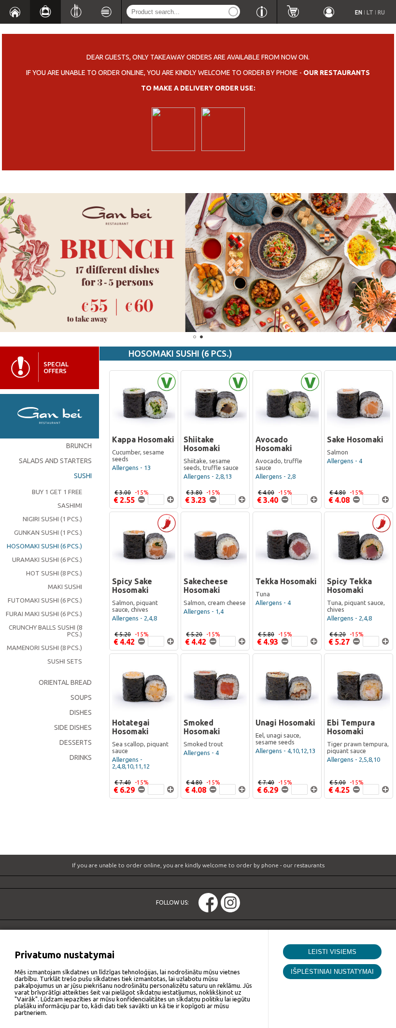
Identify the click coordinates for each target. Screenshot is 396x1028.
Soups (81, 697)
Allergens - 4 (344, 460)
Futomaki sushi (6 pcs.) (45, 600)
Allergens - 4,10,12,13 (285, 750)
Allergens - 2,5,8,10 (353, 759)
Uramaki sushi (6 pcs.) (47, 559)
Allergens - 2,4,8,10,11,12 (131, 763)
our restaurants (336, 72)
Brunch (79, 446)
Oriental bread (65, 682)
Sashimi (69, 505)
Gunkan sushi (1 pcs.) (48, 532)
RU (381, 12)
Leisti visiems (332, 951)
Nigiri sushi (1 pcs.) (52, 518)
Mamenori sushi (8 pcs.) (44, 647)
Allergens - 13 (131, 467)
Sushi (83, 476)
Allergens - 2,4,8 (134, 618)
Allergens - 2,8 (275, 476)
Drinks (81, 757)
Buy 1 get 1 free (57, 491)
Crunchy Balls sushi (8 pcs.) (45, 630)
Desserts (75, 742)
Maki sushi (65, 586)
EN (358, 12)
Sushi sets (64, 661)
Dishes (81, 712)
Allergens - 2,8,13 (208, 476)
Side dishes (73, 727)
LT (370, 12)
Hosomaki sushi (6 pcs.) (44, 546)
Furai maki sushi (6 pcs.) (44, 613)
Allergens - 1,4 (204, 611)
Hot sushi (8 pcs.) (54, 573)
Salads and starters (55, 461)
